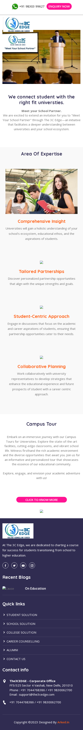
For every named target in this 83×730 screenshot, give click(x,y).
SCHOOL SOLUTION (20, 624)
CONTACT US (15, 659)
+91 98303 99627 (32, 6)
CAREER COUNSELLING (22, 641)
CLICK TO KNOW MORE (41, 500)
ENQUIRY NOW (59, 6)
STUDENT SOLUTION (21, 615)
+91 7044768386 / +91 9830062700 (35, 702)
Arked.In (63, 722)
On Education (35, 588)
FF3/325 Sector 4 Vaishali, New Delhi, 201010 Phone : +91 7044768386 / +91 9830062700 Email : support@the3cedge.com (41, 688)
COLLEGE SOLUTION (21, 632)
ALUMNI (12, 650)
